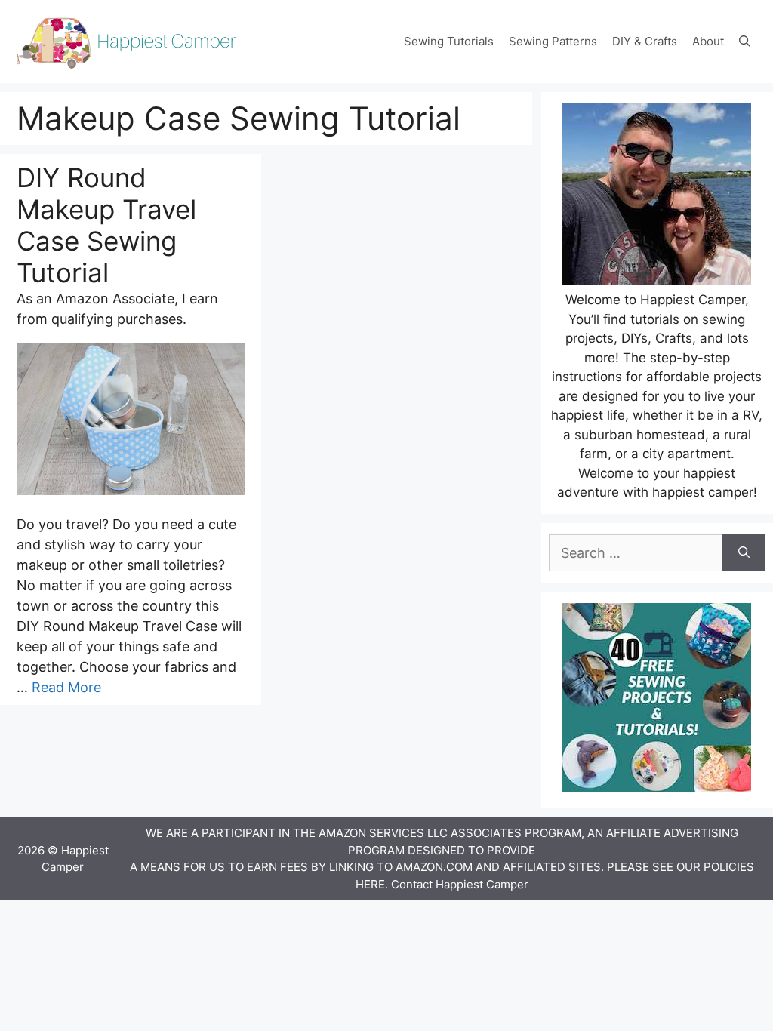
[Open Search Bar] (744, 41)
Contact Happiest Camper (459, 884)
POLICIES (729, 867)
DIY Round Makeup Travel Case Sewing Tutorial (106, 225)
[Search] (743, 552)
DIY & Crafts (644, 41)
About (708, 41)
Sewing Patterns (553, 41)
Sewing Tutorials (449, 41)
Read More (66, 687)
